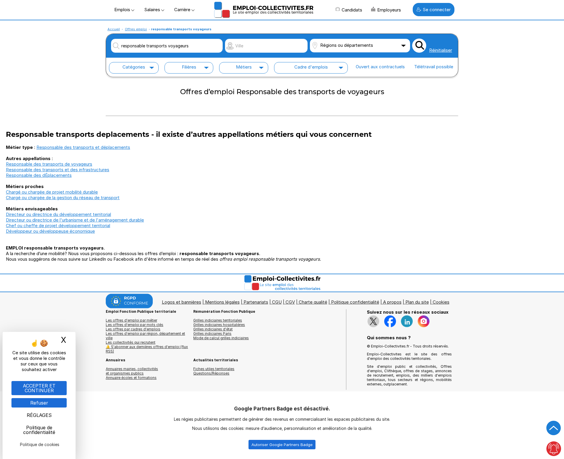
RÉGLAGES (39, 415)
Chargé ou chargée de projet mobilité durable (52, 192)
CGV (290, 302)
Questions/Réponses (211, 373)
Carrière (183, 9)
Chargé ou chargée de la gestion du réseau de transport (63, 197)
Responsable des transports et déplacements (83, 147)
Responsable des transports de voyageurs (49, 164)
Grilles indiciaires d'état (213, 329)
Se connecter (437, 9)
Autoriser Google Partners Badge (282, 444)
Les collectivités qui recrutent (130, 342)
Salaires (152, 9)
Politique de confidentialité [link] (39, 430)
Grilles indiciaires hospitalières (219, 324)
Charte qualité (313, 302)
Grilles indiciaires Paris (212, 333)
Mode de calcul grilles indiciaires (221, 338)
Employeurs (389, 10)
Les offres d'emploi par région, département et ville (145, 335)
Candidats (352, 10)
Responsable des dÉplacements (39, 175)
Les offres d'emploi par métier (131, 320)
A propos (392, 302)
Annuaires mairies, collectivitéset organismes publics (132, 371)
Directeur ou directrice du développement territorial (58, 214)
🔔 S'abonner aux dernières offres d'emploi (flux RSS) (147, 349)
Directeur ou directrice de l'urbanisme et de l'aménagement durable (75, 220)
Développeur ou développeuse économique (50, 231)
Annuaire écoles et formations (131, 377)
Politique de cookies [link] (39, 444)
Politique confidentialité (355, 302)
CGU (277, 302)
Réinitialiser (440, 50)
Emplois (122, 9)
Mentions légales (222, 302)
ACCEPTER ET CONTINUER (39, 388)
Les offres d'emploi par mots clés (134, 324)
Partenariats (256, 302)
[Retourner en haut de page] (553, 428)
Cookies (441, 302)
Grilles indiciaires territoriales (217, 320)
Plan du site (417, 302)
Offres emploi (136, 29)
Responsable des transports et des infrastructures (57, 169)
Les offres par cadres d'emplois (133, 329)
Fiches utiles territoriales (213, 369)
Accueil (114, 29)
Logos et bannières (181, 302)
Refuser (39, 403)
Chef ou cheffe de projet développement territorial (58, 225)
